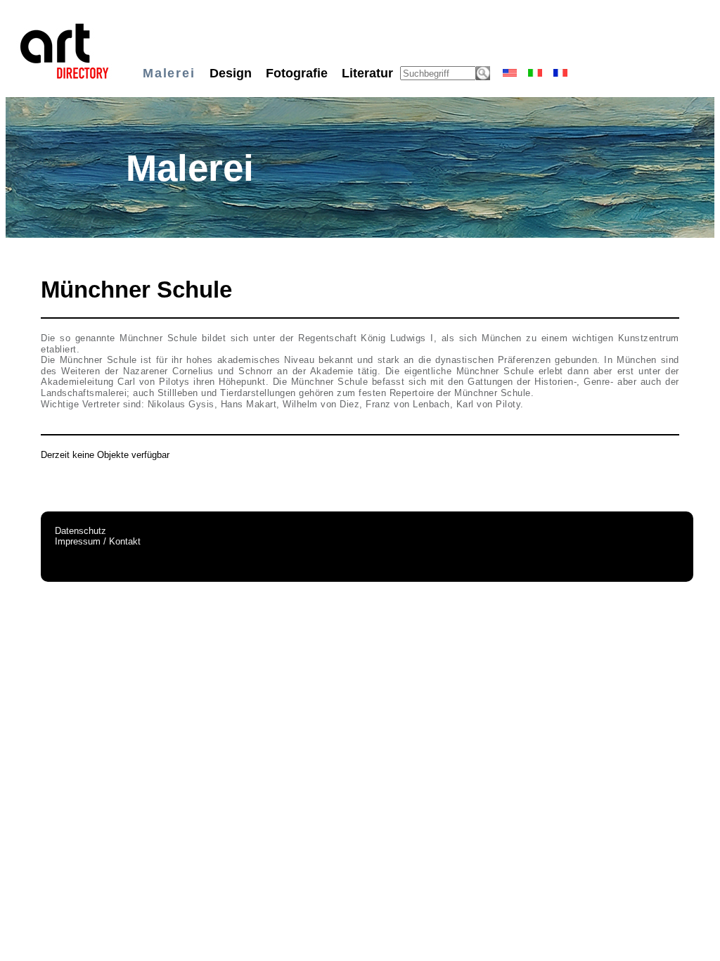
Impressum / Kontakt (98, 541)
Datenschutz (80, 531)
